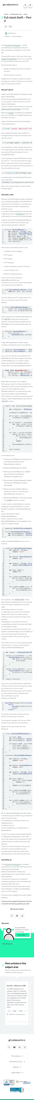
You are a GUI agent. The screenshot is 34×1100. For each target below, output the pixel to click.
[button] (17, 1057)
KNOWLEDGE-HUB (15, 14)
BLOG (25, 14)
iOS (6, 26)
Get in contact (21, 935)
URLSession (19, 214)
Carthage (11, 113)
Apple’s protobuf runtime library (10, 109)
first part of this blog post (13, 45)
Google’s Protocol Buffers (9, 59)
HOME (6, 14)
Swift (10, 26)
